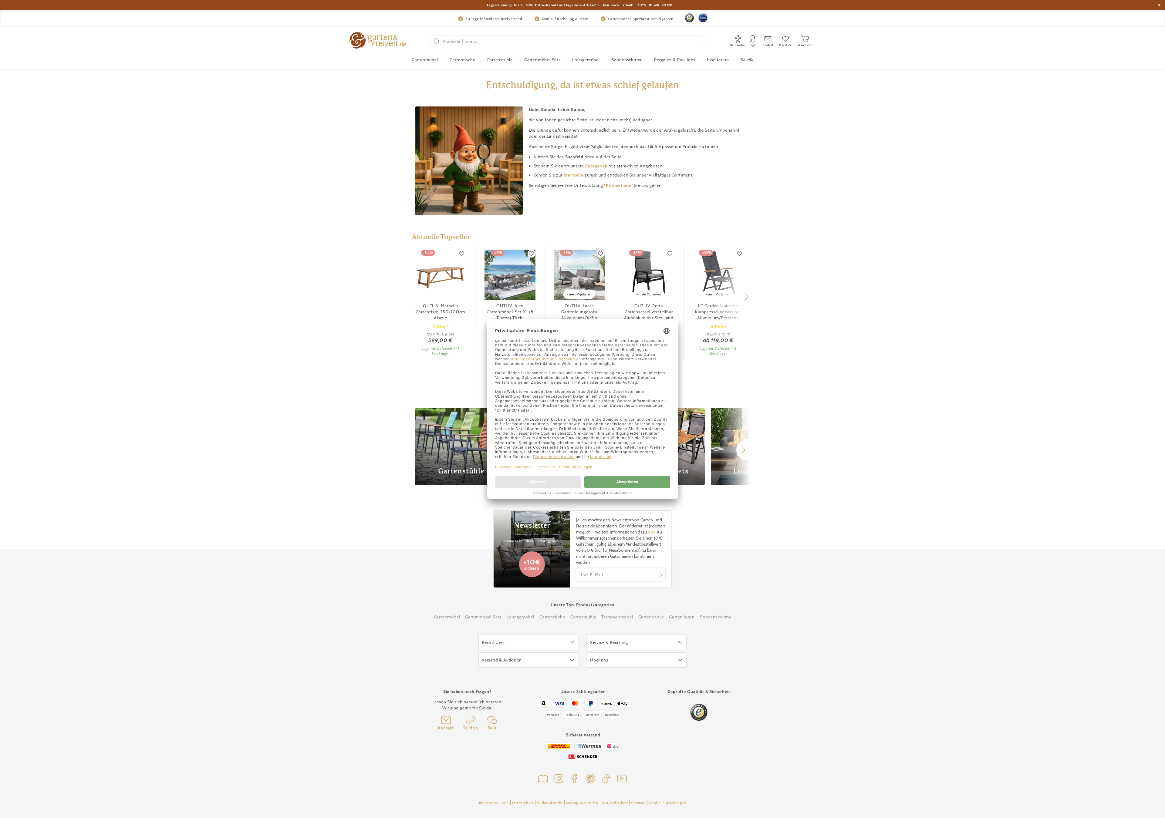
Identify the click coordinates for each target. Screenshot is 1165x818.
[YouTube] (622, 779)
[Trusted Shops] (689, 17)
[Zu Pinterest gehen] (590, 779)
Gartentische (462, 59)
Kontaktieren (620, 185)
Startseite (574, 175)
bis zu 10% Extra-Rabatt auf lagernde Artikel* (555, 5)
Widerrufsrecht (549, 802)
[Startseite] (378, 41)
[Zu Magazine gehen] (543, 779)
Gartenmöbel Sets (542, 59)
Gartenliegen (682, 617)
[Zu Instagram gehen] (559, 779)
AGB (505, 802)
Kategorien (597, 166)
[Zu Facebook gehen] (574, 779)
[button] (746, 296)
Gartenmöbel (447, 617)
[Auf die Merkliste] (462, 254)
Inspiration (718, 59)
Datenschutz (523, 802)
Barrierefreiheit (615, 802)
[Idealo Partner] (702, 17)
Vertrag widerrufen (582, 802)
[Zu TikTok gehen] (606, 779)
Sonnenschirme (627, 59)
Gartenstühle (500, 59)
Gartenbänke (651, 617)
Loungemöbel (586, 59)
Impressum (488, 802)
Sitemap (638, 802)
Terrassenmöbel (617, 617)
